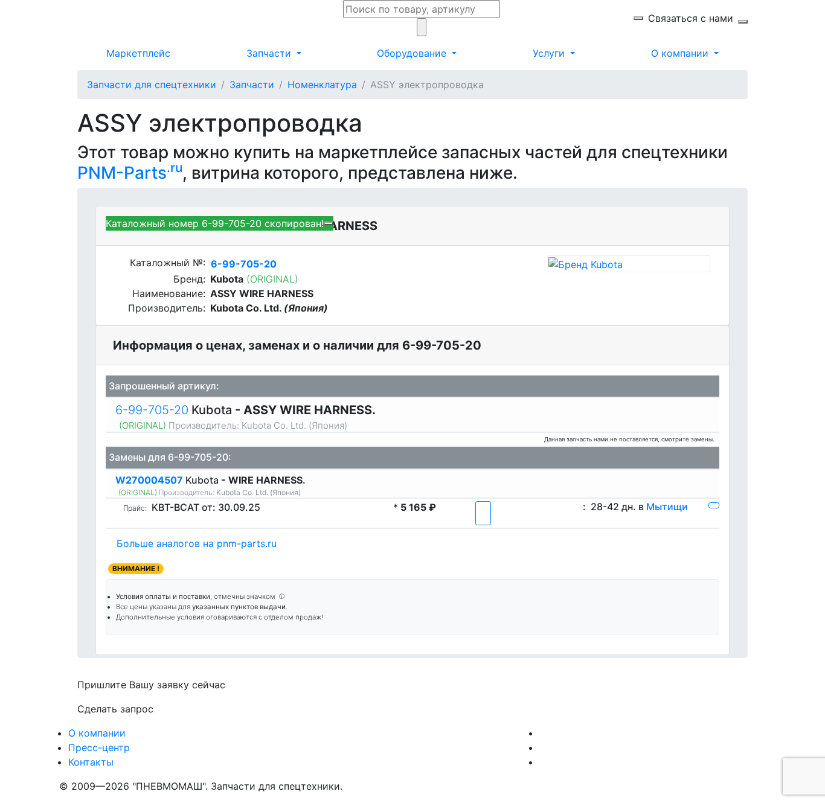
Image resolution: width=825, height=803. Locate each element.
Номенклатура (322, 84)
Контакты (91, 762)
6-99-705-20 (244, 264)
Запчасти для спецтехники (151, 84)
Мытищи (667, 507)
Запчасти (252, 84)
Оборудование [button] (413, 53)
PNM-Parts (129, 172)
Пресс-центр (99, 747)
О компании (97, 733)
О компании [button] (681, 53)
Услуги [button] (550, 53)
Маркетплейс (138, 53)
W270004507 (150, 480)
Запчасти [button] (270, 53)
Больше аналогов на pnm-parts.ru (197, 543)
